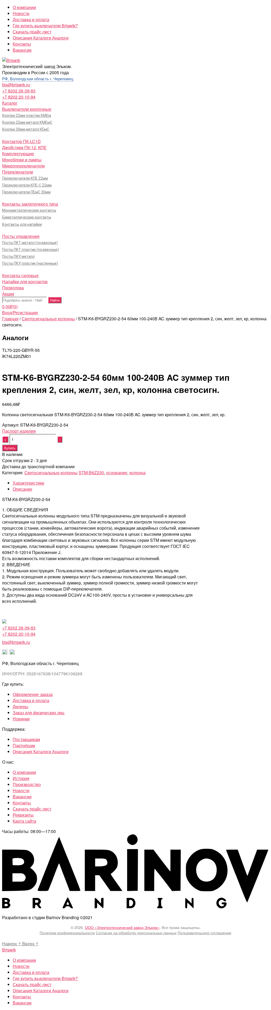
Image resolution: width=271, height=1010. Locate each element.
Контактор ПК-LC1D (21, 141)
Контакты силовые (20, 275)
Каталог (9, 103)
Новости (21, 13)
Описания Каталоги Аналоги (41, 38)
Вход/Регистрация (20, 312)
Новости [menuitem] (21, 966)
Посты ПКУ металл (18, 256)
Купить (9, 447)
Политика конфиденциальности (67, 932)
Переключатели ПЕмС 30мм (26, 192)
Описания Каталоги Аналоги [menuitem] (41, 990)
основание (116, 472)
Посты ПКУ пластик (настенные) (30, 263)
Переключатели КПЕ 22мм (25, 178)
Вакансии (22, 50)
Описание (22, 489)
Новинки (21, 719)
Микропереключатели (23, 166)
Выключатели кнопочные (26, 109)
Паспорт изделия (19, 431)
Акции (8, 294)
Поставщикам (26, 739)
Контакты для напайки (22, 224)
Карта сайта (24, 821)
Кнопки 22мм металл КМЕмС (27, 122)
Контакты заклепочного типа (30, 204)
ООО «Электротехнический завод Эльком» (122, 927)
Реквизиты (23, 815)
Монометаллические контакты (29, 210)
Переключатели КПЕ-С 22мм (27, 185)
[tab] (141, 483)
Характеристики (28, 483)
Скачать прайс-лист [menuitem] (32, 984)
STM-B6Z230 (91, 472)
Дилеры (20, 706)
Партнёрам (24, 745)
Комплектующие (18, 153)
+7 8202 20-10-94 (18, 97)
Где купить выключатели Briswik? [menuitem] (45, 978)
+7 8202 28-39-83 (18, 91)
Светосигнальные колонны (48, 319)
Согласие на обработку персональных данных (136, 932)
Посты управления (20, 236)
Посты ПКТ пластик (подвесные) (30, 249)
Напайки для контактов (25, 281)
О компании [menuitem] (24, 960)
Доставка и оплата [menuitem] (31, 972)
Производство (27, 784)
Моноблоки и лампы (22, 160)
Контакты (22, 44)
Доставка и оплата (31, 19)
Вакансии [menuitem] (22, 1003)
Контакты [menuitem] (22, 997)
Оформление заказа (33, 694)
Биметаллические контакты (26, 217)
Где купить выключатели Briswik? (45, 26)
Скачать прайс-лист (32, 32)
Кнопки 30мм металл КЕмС (25, 129)
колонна (137, 472)
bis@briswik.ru (16, 85)
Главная (10, 319)
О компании (24, 7)
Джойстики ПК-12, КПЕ (24, 147)
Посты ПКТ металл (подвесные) (30, 243)
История (21, 778)
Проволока (13, 288)
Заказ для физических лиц (38, 713)
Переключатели (17, 172)
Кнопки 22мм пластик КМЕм (26, 115)
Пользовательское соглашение (204, 932)
